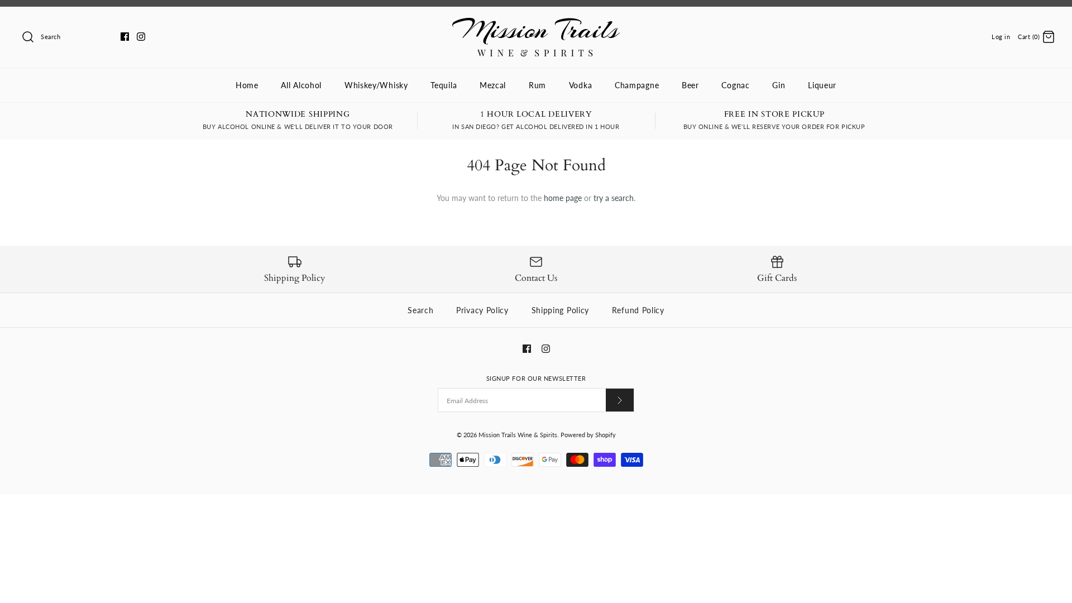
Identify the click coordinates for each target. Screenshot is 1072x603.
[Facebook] (125, 36)
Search (420, 310)
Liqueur (822, 85)
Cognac (735, 85)
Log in (1001, 36)
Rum (537, 85)
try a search (614, 198)
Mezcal (493, 85)
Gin (778, 85)
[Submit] (620, 400)
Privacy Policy (482, 310)
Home (247, 85)
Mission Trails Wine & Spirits (517, 434)
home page (563, 198)
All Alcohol (301, 85)
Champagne (637, 85)
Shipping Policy (561, 310)
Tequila (443, 85)
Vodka (580, 85)
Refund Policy (638, 310)
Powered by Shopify (588, 434)
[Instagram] (141, 36)
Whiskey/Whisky (376, 85)
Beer (690, 85)
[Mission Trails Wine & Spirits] (536, 23)
